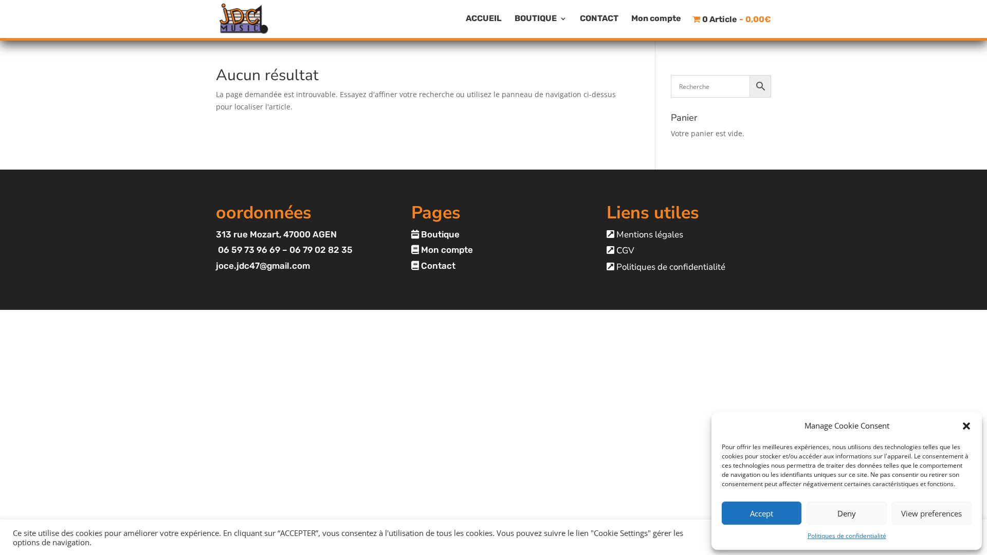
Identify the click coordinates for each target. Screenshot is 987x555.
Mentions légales (648, 234)
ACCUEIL (484, 19)
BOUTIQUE (536, 19)
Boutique (439, 234)
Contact (437, 266)
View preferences (931, 513)
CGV (624, 250)
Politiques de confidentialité (847, 535)
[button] (966, 426)
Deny (846, 513)
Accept (761, 513)
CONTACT (599, 19)
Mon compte (656, 19)
